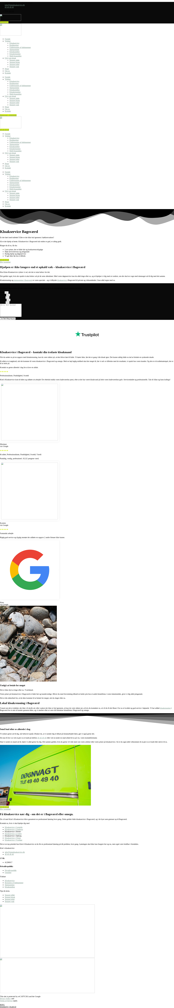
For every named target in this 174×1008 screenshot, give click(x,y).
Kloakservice (14, 43)
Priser (7, 69)
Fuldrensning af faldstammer (20, 47)
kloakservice (62, 280)
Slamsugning (14, 50)
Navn (2, 292)
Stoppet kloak (14, 62)
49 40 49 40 (41, 738)
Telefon (3, 295)
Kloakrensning (14, 54)
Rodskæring (14, 45)
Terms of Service (6, 1001)
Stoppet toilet (14, 64)
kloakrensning (165, 708)
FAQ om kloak (10, 58)
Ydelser (8, 41)
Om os (7, 71)
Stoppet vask (14, 67)
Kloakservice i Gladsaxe (14, 829)
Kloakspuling (14, 52)
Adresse (3, 300)
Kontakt (8, 73)
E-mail (2, 297)
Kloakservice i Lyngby (13, 834)
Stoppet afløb (14, 60)
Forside (7, 39)
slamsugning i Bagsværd (23, 280)
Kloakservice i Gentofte (13, 827)
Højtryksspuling (15, 56)
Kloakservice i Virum (13, 838)
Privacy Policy (5, 999)
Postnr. (3, 302)
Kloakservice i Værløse (13, 840)
